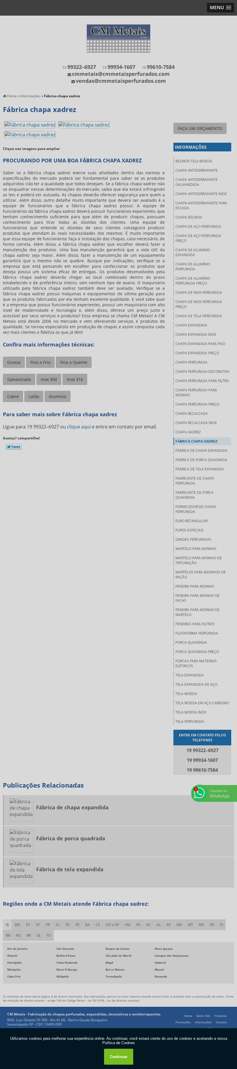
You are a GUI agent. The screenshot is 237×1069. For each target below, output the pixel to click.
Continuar (118, 1057)
